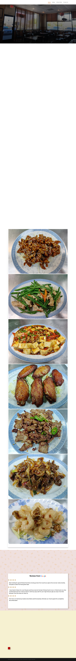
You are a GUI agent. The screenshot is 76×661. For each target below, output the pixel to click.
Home (49, 2)
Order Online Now (38, 565)
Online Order (59, 2)
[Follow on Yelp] (9, 648)
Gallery (53, 2)
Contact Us (65, 2)
